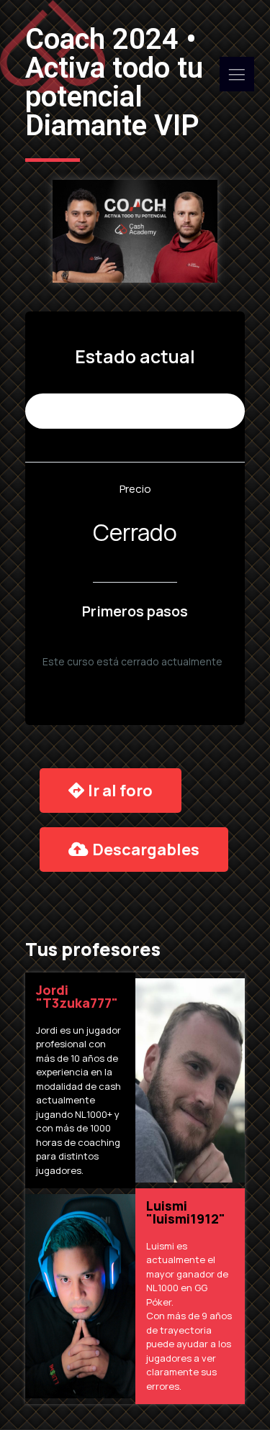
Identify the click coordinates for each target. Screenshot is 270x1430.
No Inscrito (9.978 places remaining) (135, 411)
